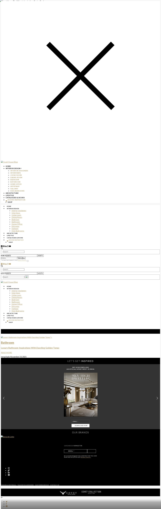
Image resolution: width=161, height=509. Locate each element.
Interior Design (13, 168)
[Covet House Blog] (9, 162)
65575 (3, 273)
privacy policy (22, 260)
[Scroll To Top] (2, 497)
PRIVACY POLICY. (86, 457)
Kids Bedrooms (17, 191)
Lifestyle (10, 195)
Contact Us (54, 485)
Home (8, 166)
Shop (10, 202)
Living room (16, 175)
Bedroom (14, 180)
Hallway (14, 189)
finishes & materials (9, 485)
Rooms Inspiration (16, 200)
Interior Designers (19, 171)
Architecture (12, 193)
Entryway (14, 186)
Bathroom (15, 182)
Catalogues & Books (15, 198)
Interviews (15, 173)
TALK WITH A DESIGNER (25, 485)
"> (30, 345)
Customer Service (42, 485)
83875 (3, 255)
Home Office (16, 184)
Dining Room (16, 177)
